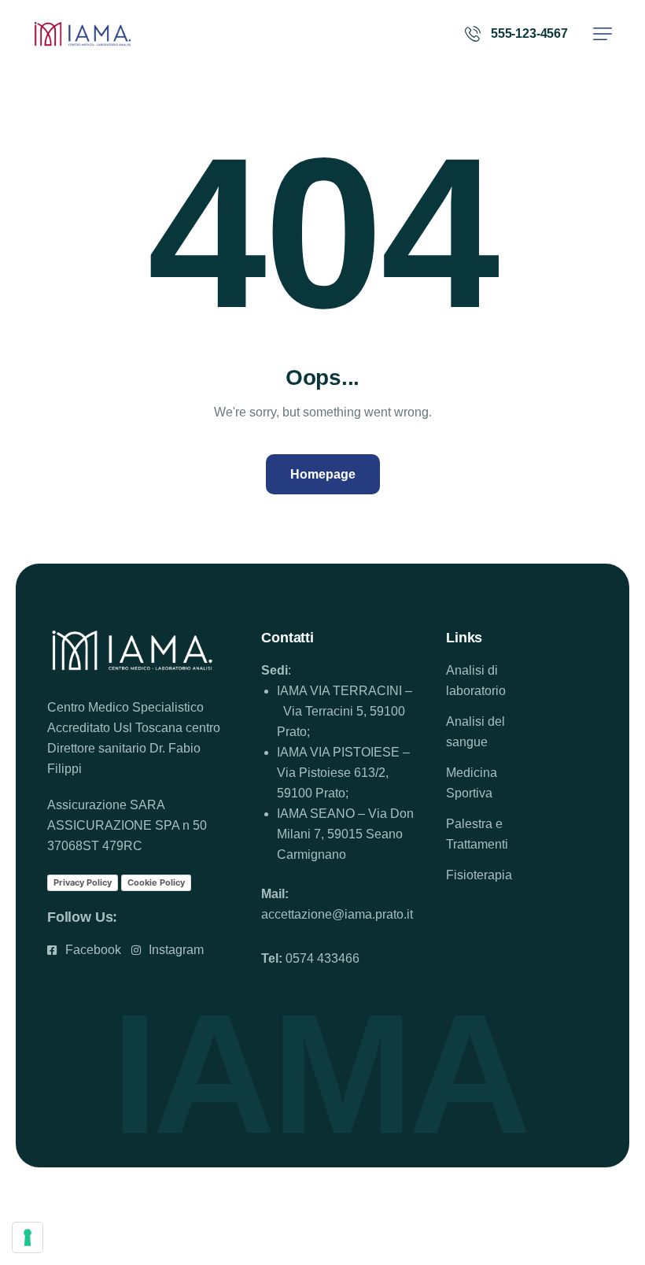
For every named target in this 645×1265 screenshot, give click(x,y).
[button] (603, 34)
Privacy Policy (82, 882)
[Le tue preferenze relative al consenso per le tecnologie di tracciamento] (27, 1237)
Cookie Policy (156, 882)
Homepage (323, 474)
